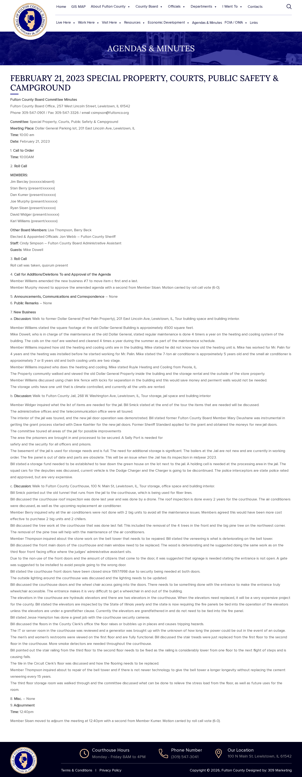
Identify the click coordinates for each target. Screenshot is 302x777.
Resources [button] (132, 22)
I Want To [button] (230, 6)
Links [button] (254, 23)
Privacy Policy (110, 770)
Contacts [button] (255, 7)
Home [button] (61, 7)
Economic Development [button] (166, 22)
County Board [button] (147, 6)
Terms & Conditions (76, 770)
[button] (289, 6)
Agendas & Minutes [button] (207, 23)
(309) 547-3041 (184, 757)
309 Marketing (280, 770)
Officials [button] (174, 6)
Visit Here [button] (109, 22)
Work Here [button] (86, 22)
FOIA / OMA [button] (234, 22)
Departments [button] (201, 6)
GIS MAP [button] (78, 7)
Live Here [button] (63, 22)
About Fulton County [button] (108, 6)
